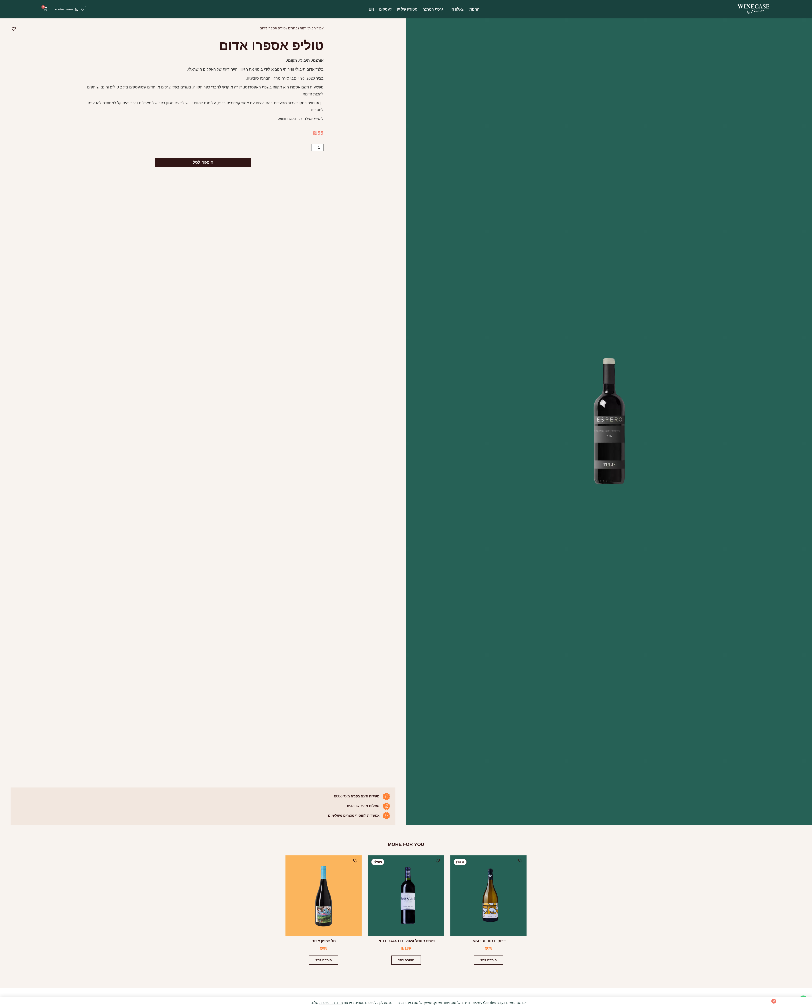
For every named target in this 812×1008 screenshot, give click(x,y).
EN (371, 9)
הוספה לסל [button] (488, 960)
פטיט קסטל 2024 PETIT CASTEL (406, 941)
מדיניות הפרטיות (331, 1003)
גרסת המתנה (432, 9)
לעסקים (385, 9)
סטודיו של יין (407, 9)
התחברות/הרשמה (62, 9)
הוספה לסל (203, 162)
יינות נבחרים (297, 28)
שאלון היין (456, 9)
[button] (773, 1001)
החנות (474, 9)
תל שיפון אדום (323, 941)
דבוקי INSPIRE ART (489, 941)
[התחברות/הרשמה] (76, 9)
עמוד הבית (316, 28)
